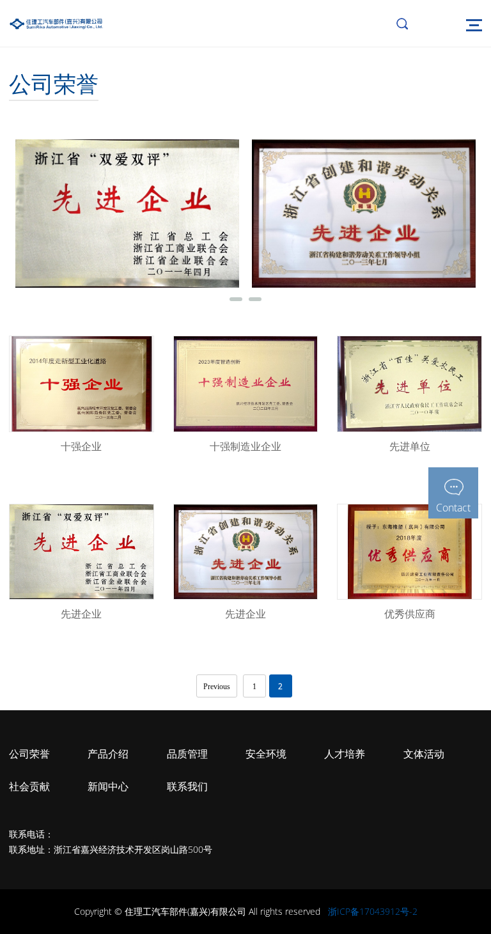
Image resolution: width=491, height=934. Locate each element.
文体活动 (423, 754)
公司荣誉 (29, 754)
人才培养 (344, 754)
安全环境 (266, 754)
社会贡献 (29, 786)
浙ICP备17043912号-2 (372, 911)
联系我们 (187, 786)
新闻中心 (108, 786)
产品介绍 (108, 754)
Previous (216, 686)
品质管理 (187, 754)
